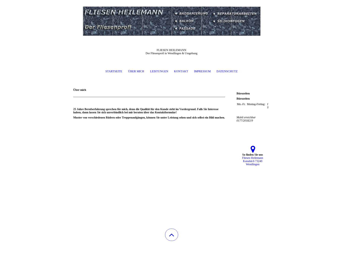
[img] (171, 18)
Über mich (136, 71)
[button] (171, 235)
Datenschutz (227, 71)
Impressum (202, 71)
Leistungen (159, 71)
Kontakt (181, 71)
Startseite (113, 71)
